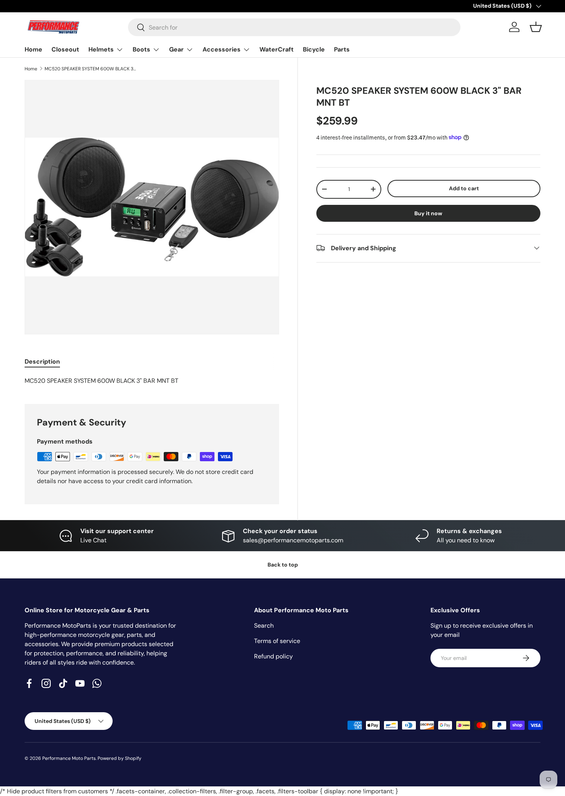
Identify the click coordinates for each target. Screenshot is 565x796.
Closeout (65, 49)
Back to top (283, 564)
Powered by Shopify (119, 758)
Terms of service (277, 641)
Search (264, 626)
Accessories (222, 49)
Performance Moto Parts (69, 758)
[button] (535, 26)
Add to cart (464, 187)
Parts (342, 49)
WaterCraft (276, 49)
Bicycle (314, 49)
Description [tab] (42, 361)
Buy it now (428, 212)
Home (33, 49)
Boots (141, 49)
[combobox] (294, 27)
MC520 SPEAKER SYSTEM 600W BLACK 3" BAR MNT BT (91, 68)
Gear (176, 49)
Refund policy (273, 656)
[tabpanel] (152, 381)
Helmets (101, 49)
